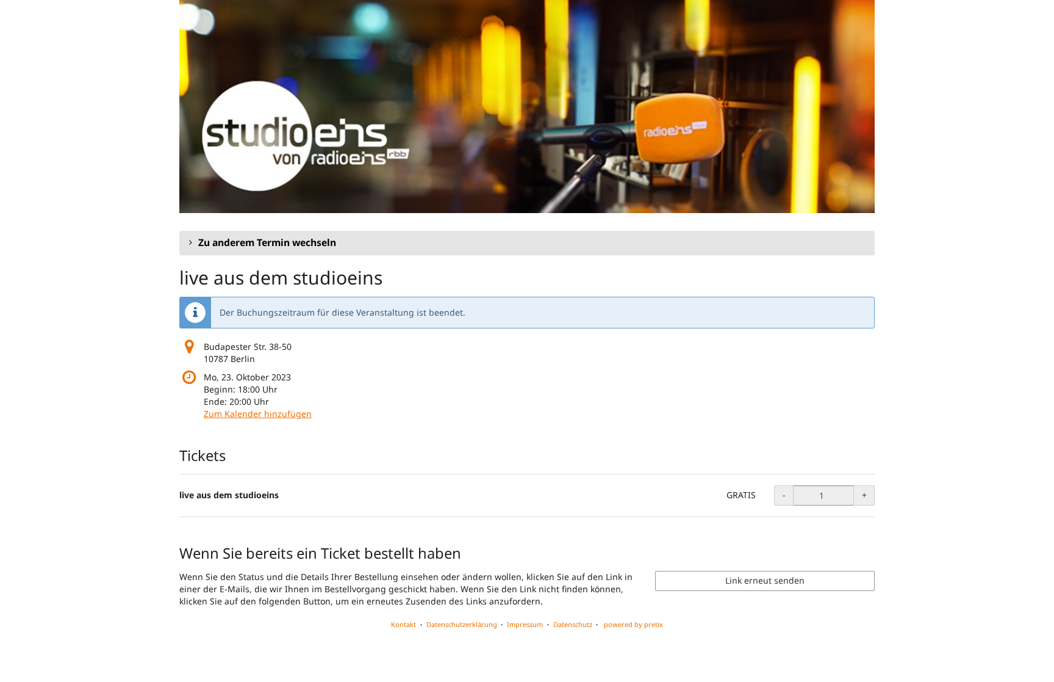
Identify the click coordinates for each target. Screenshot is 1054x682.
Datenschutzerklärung (461, 624)
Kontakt (403, 624)
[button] (527, 243)
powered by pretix (633, 624)
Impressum (525, 624)
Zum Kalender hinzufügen (258, 413)
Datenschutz (572, 624)
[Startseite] (527, 106)
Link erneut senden (765, 580)
